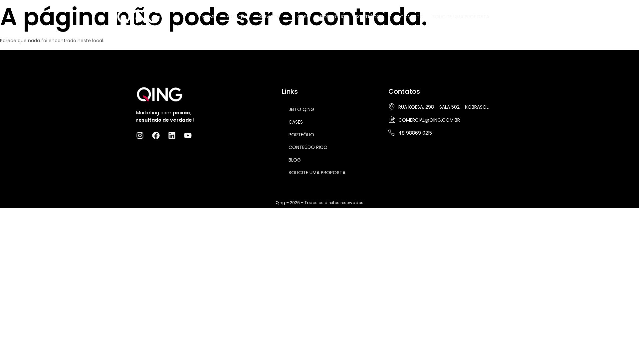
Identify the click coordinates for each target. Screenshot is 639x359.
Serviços (270, 16)
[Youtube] (536, 16)
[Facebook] (514, 16)
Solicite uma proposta (317, 172)
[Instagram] (503, 16)
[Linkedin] (525, 16)
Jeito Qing (237, 16)
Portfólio (333, 16)
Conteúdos (368, 16)
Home (209, 16)
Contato (412, 16)
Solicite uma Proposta (460, 16)
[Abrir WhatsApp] (622, 342)
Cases (304, 16)
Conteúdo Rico (308, 147)
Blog (295, 160)
